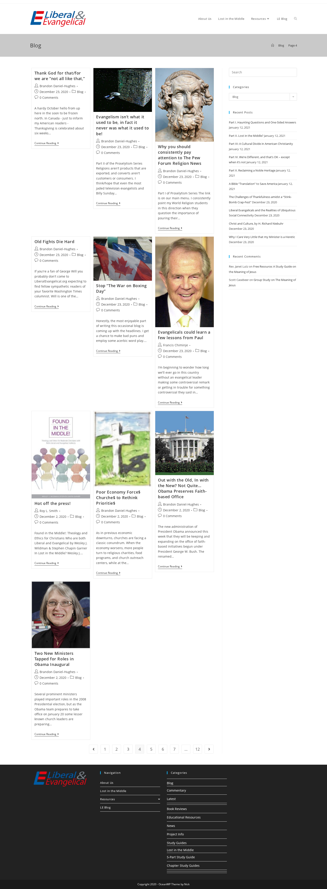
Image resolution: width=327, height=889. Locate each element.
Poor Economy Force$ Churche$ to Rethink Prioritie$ (118, 497)
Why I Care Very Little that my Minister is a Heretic (262, 237)
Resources (107, 799)
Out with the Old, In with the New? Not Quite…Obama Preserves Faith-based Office (183, 488)
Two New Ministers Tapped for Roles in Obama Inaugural (54, 659)
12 (197, 749)
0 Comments (49, 97)
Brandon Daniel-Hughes (57, 86)
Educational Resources (184, 817)
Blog (80, 92)
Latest (171, 799)
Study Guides (177, 843)
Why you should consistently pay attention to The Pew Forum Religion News (179, 155)
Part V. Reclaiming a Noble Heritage (252, 170)
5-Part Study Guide (181, 857)
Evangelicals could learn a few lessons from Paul (184, 334)
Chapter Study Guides (183, 865)
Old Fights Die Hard (54, 241)
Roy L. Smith (49, 511)
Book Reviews (177, 809)
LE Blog (105, 807)
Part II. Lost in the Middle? (246, 136)
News (171, 826)
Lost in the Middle (113, 791)
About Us (106, 783)
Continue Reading (46, 143)
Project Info (175, 834)
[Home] (272, 45)
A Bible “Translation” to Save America (253, 184)
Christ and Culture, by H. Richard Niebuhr (256, 224)
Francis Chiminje (175, 345)
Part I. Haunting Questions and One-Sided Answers (262, 122)
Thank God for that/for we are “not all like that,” (59, 75)
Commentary (176, 790)
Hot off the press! (52, 503)
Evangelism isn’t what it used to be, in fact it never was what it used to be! (122, 125)
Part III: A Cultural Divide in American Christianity (261, 144)
